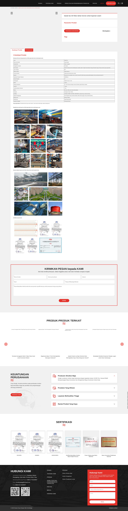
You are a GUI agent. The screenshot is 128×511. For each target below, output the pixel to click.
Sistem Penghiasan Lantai (68, 479)
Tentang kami (49, 3)
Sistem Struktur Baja (67, 473)
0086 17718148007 (32, 479)
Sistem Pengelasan (67, 476)
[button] (57, 13)
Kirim (64, 300)
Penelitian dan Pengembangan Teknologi (77, 3)
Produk (59, 3)
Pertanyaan (29, 50)
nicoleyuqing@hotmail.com (23, 482)
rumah (40, 3)
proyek (95, 3)
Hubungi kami (111, 3)
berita (102, 3)
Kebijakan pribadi (113, 508)
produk (49, 477)
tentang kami (51, 473)
